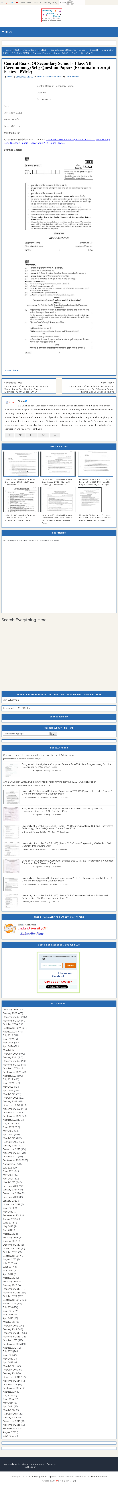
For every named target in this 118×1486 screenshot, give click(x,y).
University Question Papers (41, 1476)
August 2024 (10, 1031)
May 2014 (8, 1403)
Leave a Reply (72, 77)
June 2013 (8, 1436)
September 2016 (12, 1300)
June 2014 (8, 1399)
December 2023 (11, 1061)
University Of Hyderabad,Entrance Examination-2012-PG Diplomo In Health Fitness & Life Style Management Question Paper (67, 792)
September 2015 (12, 1344)
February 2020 (11, 1197)
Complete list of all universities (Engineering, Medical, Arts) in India (38, 755)
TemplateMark (68, 1481)
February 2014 (10, 1413)
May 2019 (8, 1211)
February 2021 (10, 1186)
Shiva (21, 401)
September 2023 (12, 1072)
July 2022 (8, 1123)
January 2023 (10, 1101)
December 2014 (11, 1377)
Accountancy (49, 77)
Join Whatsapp (11, 700)
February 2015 (10, 1369)
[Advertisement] (19, 91)
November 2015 (11, 1336)
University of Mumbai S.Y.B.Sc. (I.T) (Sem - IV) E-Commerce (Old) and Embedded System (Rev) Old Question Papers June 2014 (65, 897)
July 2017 (8, 1263)
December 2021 (11, 1149)
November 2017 (11, 1248)
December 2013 (11, 1421)
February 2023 (10, 1097)
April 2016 (8, 1318)
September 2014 (12, 1388)
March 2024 (9, 1050)
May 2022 (8, 1131)
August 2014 (9, 1391)
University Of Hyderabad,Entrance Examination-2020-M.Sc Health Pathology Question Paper (57, 482)
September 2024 (12, 1028)
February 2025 (10, 1009)
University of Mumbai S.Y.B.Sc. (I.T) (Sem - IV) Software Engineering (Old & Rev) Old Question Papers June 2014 (66, 844)
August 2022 (10, 1119)
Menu (8, 32)
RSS (43, 959)
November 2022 (11, 1109)
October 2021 (10, 1156)
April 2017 (8, 1274)
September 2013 (12, 1428)
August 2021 (9, 1164)
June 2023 (8, 1083)
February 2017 (10, 1281)
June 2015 (8, 1355)
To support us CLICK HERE (17, 708)
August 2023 (10, 1075)
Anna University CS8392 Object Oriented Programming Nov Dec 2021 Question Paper (49, 781)
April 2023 (8, 1090)
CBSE (59, 77)
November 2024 (12, 1020)
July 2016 (8, 1307)
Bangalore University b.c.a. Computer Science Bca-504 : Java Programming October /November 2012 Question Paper (67, 765)
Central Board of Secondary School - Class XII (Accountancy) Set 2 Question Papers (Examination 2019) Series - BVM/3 (91, 389)
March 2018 (9, 1233)
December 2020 (12, 1193)
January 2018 (10, 1241)
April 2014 (8, 1406)
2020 (39, 77)
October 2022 (10, 1112)
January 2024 (10, 1057)
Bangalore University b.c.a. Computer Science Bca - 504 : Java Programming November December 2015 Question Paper (62, 810)
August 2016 (9, 1303)
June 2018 (8, 1222)
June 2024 (8, 1039)
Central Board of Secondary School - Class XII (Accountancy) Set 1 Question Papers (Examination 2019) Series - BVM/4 (26, 389)
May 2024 (8, 1042)
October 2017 (10, 1252)
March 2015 (9, 1366)
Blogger (31, 1467)
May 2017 (8, 1270)
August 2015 (9, 1347)
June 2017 (8, 1266)
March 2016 (9, 1322)
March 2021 (9, 1182)
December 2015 (11, 1333)
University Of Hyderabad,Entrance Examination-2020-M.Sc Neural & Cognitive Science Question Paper (94, 482)
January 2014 (10, 1417)
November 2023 (11, 1064)
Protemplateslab (98, 1476)
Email (73, 957)
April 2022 (8, 1134)
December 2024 (12, 1017)
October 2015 (10, 1340)
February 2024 (10, 1053)
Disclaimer (26, 3)
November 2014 (11, 1380)
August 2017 (9, 1259)
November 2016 (11, 1292)
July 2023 (8, 1079)
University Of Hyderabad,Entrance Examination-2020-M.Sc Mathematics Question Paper (20, 517)
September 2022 (12, 1116)
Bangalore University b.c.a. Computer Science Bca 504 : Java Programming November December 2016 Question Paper (68, 862)
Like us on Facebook (62, 975)
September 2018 (12, 1215)
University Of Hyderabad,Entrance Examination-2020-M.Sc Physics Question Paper (20, 482)
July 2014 (8, 1395)
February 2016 (10, 1325)
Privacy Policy (50, 3)
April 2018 (8, 1230)
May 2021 (8, 1175)
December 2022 (11, 1105)
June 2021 (8, 1171)
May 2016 (8, 1314)
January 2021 (10, 1189)
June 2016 (8, 1311)
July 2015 (7, 1351)
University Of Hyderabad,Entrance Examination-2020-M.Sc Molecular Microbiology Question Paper (94, 517)
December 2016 (11, 1289)
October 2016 (10, 1296)
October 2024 (10, 1024)
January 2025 (10, 1013)
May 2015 (8, 1358)
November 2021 (11, 1153)
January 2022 (10, 1145)
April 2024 (8, 1046)
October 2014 (10, 1384)
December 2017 (11, 1244)
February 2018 (10, 1237)
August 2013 (9, 1432)
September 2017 (12, 1256)
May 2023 (8, 1086)
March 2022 (9, 1138)
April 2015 (8, 1362)
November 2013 (11, 1424)
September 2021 (12, 1160)
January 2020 (10, 1200)
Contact (37, 3)
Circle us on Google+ (58, 981)
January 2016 (10, 1329)
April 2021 (8, 1178)
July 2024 (8, 1035)
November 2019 (11, 1204)
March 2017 (9, 1277)
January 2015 (10, 1373)
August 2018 (10, 1219)
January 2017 (10, 1285)
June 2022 (8, 1127)
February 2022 (10, 1142)
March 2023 (9, 1094)
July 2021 (8, 1167)
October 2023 (10, 1068)
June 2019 (8, 1208)
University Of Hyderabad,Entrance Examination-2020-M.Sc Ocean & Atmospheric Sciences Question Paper (57, 519)
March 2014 (9, 1410)
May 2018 (8, 1226)
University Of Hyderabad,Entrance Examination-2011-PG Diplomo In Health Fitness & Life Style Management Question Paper (67, 879)
